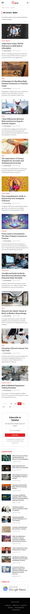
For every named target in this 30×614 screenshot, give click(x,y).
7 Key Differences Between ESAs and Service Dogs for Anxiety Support (13, 121)
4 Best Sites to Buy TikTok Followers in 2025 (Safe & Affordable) (12, 45)
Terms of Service (19, 607)
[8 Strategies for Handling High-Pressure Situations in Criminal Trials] (15, 69)
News (7, 7)
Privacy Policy (20, 441)
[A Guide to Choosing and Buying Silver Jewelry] (6, 529)
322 (4, 407)
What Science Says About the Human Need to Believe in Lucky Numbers (20, 457)
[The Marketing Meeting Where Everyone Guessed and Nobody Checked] (6, 559)
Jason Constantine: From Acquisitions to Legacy (19, 548)
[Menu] (3, 3)
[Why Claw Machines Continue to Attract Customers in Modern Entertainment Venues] (6, 538)
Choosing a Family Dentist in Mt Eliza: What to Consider (20, 508)
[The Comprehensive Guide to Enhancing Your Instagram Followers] (15, 183)
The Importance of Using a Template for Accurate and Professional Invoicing (13, 160)
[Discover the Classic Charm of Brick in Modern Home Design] (15, 298)
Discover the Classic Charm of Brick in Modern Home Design (14, 312)
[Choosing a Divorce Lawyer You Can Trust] (15, 336)
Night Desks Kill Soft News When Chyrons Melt (20, 466)
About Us (10, 607)
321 (24, 403)
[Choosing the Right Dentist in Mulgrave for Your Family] (6, 519)
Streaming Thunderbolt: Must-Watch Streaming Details (19, 486)
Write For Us (16, 605)
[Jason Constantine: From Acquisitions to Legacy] (6, 550)
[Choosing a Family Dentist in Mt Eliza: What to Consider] (6, 509)
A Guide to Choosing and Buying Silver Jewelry (19, 528)
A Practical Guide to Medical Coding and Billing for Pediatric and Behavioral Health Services (19, 570)
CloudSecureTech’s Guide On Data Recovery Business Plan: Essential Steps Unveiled (14, 275)
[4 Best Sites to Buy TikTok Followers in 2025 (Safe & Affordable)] (15, 31)
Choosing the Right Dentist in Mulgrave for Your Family (19, 518)
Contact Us (8, 605)
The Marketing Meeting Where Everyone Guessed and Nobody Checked (20, 558)
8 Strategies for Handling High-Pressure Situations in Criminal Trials (15, 83)
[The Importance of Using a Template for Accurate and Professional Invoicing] (15, 146)
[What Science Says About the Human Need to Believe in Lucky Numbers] (6, 458)
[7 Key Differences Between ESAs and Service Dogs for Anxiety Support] (15, 106)
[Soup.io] (15, 2)
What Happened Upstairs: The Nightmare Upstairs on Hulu (20, 476)
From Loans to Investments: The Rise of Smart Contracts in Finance (14, 236)
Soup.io (4, 7)
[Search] (27, 3)
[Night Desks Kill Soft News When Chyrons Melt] (6, 468)
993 (10, 407)
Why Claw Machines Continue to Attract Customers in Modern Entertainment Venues (19, 538)
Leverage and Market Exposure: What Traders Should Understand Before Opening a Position (20, 497)
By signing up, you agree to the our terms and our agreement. (15, 441)
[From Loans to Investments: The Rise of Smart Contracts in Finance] (15, 221)
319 (15, 403)
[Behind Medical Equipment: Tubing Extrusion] (15, 373)
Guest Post (24, 605)
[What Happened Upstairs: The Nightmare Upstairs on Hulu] (6, 477)
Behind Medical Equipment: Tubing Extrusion (13, 386)
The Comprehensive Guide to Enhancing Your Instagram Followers (14, 198)
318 (11, 403)
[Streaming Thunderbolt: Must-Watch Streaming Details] (6, 487)
